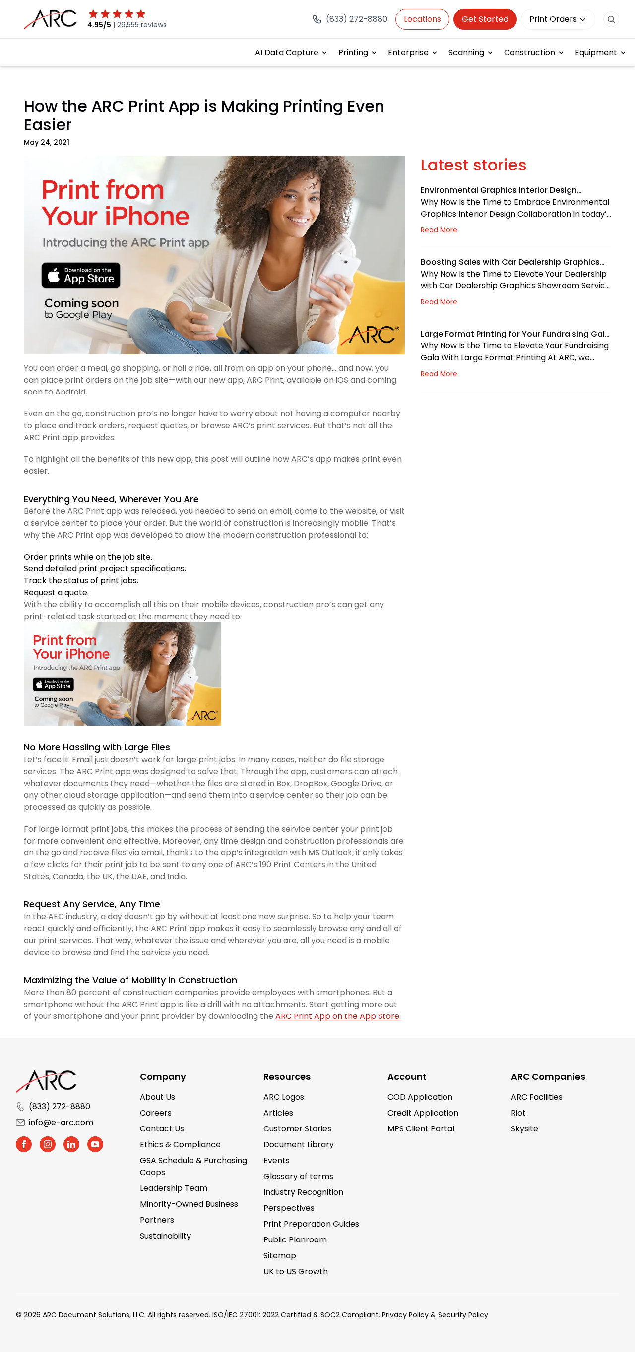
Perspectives (289, 1208)
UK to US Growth (295, 1271)
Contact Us (162, 1128)
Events (276, 1160)
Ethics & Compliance (180, 1144)
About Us (157, 1097)
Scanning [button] (466, 52)
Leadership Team (173, 1188)
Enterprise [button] (408, 52)
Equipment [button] (596, 52)
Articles (278, 1113)
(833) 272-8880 (59, 1106)
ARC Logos (283, 1097)
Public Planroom (295, 1239)
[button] (24, 1144)
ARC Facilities (537, 1097)
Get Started (485, 19)
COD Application (419, 1097)
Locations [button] (422, 19)
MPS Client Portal (420, 1128)
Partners (157, 1220)
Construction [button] (529, 52)
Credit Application (422, 1113)
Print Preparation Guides (311, 1224)
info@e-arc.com (61, 1122)
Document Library (298, 1144)
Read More (439, 230)
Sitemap (279, 1255)
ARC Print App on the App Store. (338, 1016)
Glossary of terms (298, 1176)
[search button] (611, 19)
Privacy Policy (405, 1315)
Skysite (524, 1128)
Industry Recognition (303, 1192)
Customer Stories (297, 1128)
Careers (156, 1113)
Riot (518, 1113)
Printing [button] (353, 52)
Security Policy (463, 1315)
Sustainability (165, 1235)
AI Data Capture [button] (286, 52)
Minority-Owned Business (189, 1204)
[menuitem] (291, 52)
